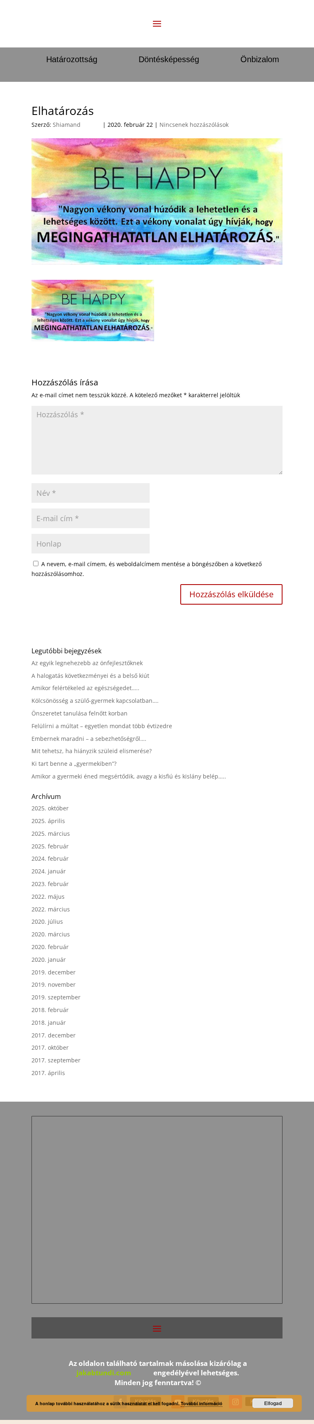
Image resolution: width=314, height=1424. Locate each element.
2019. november (53, 984)
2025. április (48, 821)
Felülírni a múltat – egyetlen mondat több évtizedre (101, 726)
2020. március (50, 934)
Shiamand (67, 124)
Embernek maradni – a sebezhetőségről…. (88, 738)
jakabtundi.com (103, 1372)
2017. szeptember (56, 1060)
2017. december (53, 1035)
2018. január (48, 1022)
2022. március (50, 909)
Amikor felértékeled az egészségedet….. (85, 688)
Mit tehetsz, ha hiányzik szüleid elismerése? (91, 751)
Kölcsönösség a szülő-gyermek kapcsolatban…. (95, 700)
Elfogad (273, 1403)
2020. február (50, 947)
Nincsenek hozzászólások (194, 124)
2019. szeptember (56, 997)
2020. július (47, 921)
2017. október (50, 1047)
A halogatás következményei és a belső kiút (90, 675)
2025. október (50, 808)
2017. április (48, 1073)
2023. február (50, 884)
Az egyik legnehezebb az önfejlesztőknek (87, 663)
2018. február (50, 1010)
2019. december (53, 972)
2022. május (48, 896)
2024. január (48, 871)
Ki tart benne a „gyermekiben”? (74, 763)
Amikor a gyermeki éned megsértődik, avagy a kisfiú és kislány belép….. (128, 776)
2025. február (50, 846)
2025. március (50, 833)
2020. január (48, 959)
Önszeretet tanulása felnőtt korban (79, 713)
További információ (201, 1403)
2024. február (50, 858)
